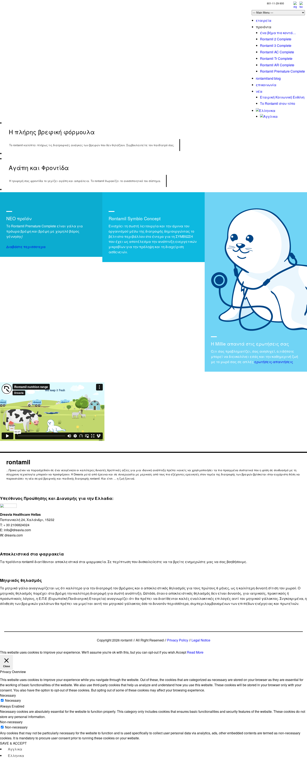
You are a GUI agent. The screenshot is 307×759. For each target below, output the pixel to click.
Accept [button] (181, 652)
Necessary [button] (8, 695)
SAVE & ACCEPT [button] (13, 743)
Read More (195, 652)
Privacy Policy (177, 640)
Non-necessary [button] (11, 721)
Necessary (13, 700)
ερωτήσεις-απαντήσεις (273, 361)
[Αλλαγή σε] (265, 110)
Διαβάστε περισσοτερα (26, 246)
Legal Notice (201, 640)
